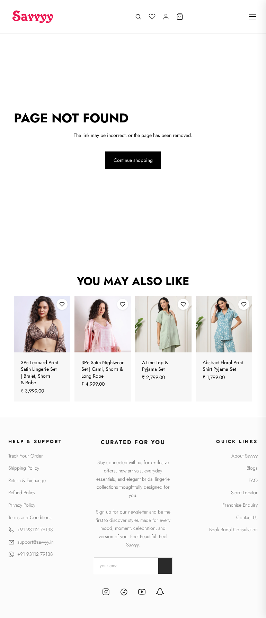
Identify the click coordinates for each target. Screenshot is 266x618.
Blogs (252, 468)
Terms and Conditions (30, 517)
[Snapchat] (160, 593)
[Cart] (179, 16)
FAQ (253, 480)
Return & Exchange (27, 480)
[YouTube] (142, 593)
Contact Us (247, 517)
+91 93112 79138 (35, 529)
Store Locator (244, 492)
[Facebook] (124, 593)
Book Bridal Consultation (233, 529)
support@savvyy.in (35, 542)
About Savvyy (244, 456)
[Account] (165, 16)
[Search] (138, 16)
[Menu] (252, 16)
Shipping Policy (23, 468)
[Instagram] (106, 593)
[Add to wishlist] (62, 304)
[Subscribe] (165, 566)
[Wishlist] (152, 16)
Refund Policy (21, 492)
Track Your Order (25, 456)
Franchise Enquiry (240, 505)
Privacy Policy (21, 505)
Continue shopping (133, 160)
